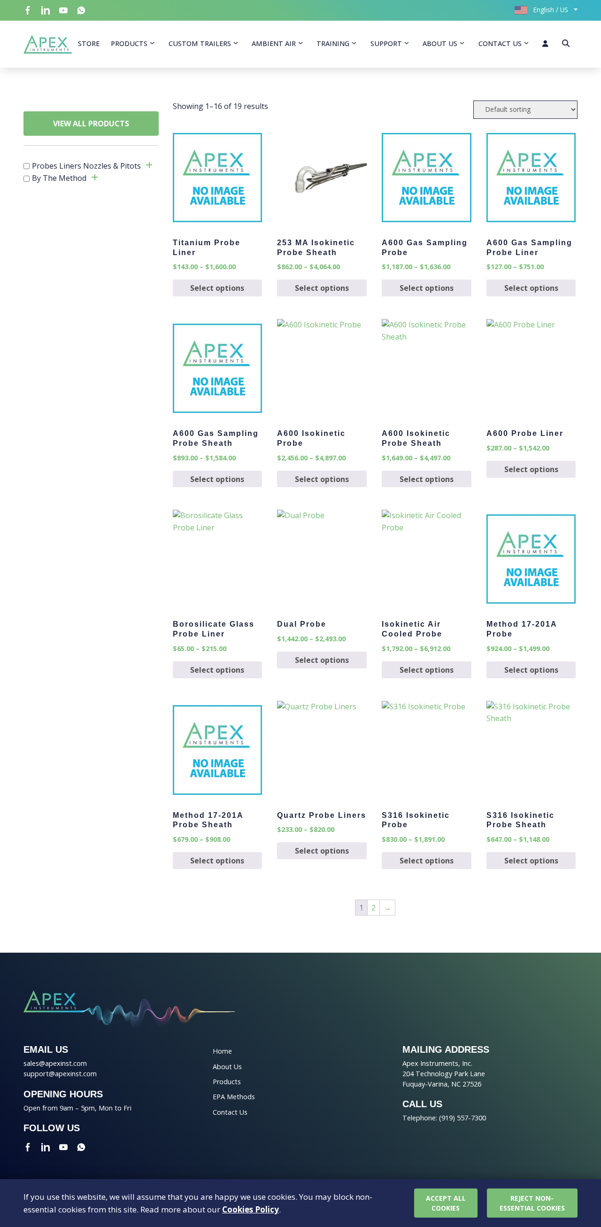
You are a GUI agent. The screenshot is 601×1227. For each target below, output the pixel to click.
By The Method (59, 178)
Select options (217, 288)
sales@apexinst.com (55, 1063)
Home (222, 1051)
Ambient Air (274, 43)
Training (332, 43)
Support (386, 43)
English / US (550, 9)
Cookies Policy (250, 1209)
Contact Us (500, 43)
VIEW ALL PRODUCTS (91, 123)
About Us (440, 43)
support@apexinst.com (60, 1073)
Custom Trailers (200, 43)
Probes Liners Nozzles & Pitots (86, 166)
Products (129, 43)
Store (89, 43)
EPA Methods (234, 1096)
